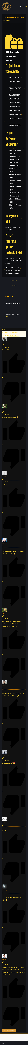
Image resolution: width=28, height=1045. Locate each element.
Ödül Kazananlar (6, 20)
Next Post (14, 286)
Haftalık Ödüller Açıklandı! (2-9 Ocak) (13, 303)
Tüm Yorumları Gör (9, 1030)
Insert (3, 1043)
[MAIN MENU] (20, 6)
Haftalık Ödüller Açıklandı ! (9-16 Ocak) (13, 315)
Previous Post (14, 281)
